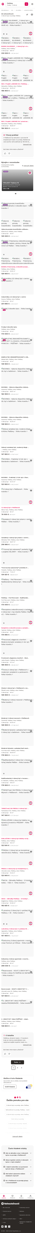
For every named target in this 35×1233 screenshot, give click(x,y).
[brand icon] (2, 4)
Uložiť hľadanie (10, 1087)
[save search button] (32, 14)
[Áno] (5, 153)
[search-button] (26, 4)
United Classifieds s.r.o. (15, 1231)
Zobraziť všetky (17, 1136)
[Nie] (9, 153)
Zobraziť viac (27, 144)
